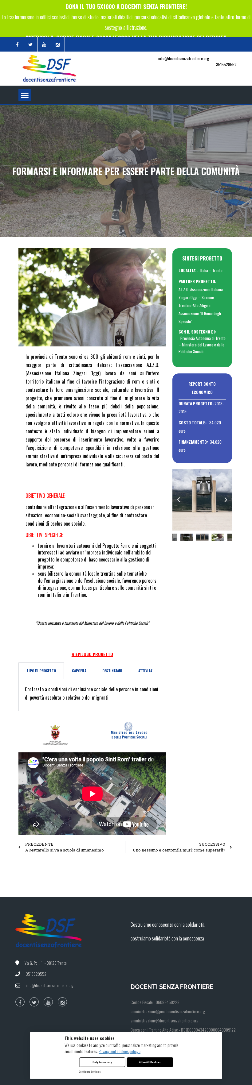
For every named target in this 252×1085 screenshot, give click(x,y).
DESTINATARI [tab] (112, 670)
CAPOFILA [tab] (79, 670)
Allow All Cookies (150, 1062)
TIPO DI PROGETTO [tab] (41, 670)
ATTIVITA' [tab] (145, 670)
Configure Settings (90, 1071)
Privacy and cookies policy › (119, 1051)
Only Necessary (102, 1062)
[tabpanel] (92, 695)
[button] (24, 95)
